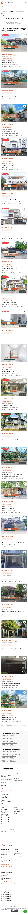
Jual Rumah (4, 809)
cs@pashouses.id (5, 788)
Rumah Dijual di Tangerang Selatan (5, 815)
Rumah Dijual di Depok (6, 819)
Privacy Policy (17, 811)
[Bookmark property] (24, 35)
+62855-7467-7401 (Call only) (6, 791)
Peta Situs (16, 813)
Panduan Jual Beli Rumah (18, 781)
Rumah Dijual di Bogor (6, 821)
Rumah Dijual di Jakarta (6, 823)
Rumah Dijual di (8, 735)
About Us (16, 775)
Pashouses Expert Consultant (18, 778)
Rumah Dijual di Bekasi (6, 817)
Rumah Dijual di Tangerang (4, 812)
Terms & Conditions (18, 809)
